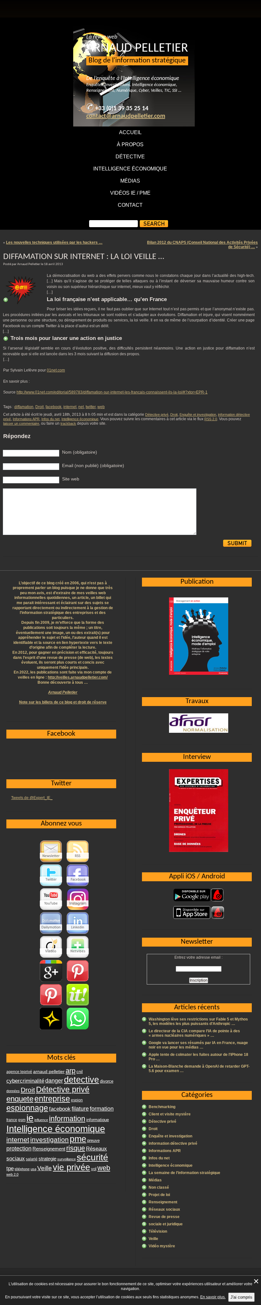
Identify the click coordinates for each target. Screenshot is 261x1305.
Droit (39, 407)
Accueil (130, 132)
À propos (130, 144)
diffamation (23, 407)
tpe (10, 1168)
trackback (68, 423)
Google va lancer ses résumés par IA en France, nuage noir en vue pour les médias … (198, 1045)
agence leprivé (19, 1072)
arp (70, 1071)
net (81, 407)
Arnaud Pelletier (62, 692)
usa (33, 1169)
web (101, 407)
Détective (130, 156)
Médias (130, 181)
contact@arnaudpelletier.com (125, 116)
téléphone (22, 1169)
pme (78, 1139)
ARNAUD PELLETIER (137, 48)
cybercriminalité (25, 1081)
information (67, 1118)
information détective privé (173, 1143)
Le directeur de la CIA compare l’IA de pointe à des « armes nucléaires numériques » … (194, 1033)
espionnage (27, 1107)
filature (80, 1109)
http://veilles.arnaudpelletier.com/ (78, 677)
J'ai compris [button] (241, 1297)
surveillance (66, 1159)
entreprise (52, 1098)
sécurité (92, 1157)
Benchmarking (162, 1107)
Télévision (158, 1231)
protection (19, 1148)
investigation (49, 1139)
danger (54, 1081)
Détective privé (156, 414)
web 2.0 (12, 1174)
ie (29, 1118)
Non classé (159, 1187)
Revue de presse (164, 1217)
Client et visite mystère (170, 1114)
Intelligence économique (130, 168)
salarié (32, 1159)
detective (81, 1080)
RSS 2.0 (210, 419)
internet (69, 407)
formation (102, 1108)
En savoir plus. (213, 1297)
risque (75, 1148)
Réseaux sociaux (164, 1209)
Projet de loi (159, 1195)
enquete (19, 1098)
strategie (47, 1158)
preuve (93, 1140)
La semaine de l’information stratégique (184, 1173)
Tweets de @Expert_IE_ (32, 798)
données (13, 1091)
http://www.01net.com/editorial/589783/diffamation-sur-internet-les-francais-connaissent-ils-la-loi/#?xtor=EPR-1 (112, 392)
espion (77, 1100)
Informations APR (26, 419)
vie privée (71, 1167)
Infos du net (50, 419)
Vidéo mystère (162, 1246)
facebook (53, 407)
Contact (130, 205)
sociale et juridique (166, 1224)
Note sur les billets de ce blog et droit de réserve (63, 702)
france (11, 1120)
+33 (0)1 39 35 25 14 (121, 108)
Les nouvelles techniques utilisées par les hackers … (54, 242)
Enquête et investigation (198, 414)
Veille (153, 1239)
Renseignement (163, 1202)
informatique (97, 1119)
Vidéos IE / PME (130, 193)
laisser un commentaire (21, 423)
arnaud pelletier (49, 1071)
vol (93, 1168)
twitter (90, 407)
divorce (106, 1081)
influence (41, 1120)
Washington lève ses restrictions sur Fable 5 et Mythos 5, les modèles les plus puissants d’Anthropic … (198, 1021)
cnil (79, 1072)
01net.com (56, 370)
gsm (21, 1120)
